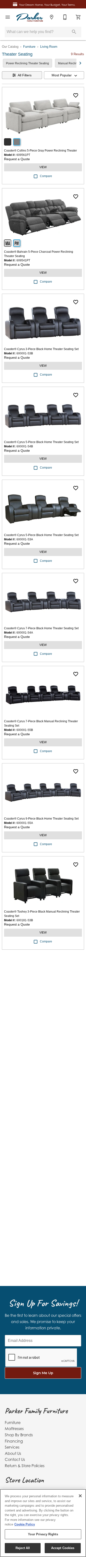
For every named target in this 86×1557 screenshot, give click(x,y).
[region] (43, 1523)
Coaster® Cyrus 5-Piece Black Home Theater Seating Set (41, 442)
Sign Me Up (43, 1373)
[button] (7, 17)
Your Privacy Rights (43, 1534)
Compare (46, 176)
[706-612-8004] (65, 17)
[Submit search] (74, 31)
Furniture (29, 46)
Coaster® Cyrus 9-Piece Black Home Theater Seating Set (41, 818)
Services (12, 1447)
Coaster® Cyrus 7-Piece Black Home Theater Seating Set (41, 628)
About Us (13, 1453)
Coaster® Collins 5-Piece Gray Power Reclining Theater (40, 150)
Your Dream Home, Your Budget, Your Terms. (47, 5)
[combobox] (64, 75)
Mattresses (14, 1428)
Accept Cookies (63, 1548)
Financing (14, 1441)
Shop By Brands (19, 1434)
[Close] (80, 1496)
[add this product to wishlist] (75, 95)
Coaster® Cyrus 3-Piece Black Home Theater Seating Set (41, 349)
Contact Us (15, 1459)
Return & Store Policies (24, 1465)
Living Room (48, 46)
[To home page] (29, 17)
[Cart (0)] (78, 17)
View (43, 167)
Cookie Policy (24, 1524)
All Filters (25, 75)
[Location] (51, 17)
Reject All (23, 1548)
